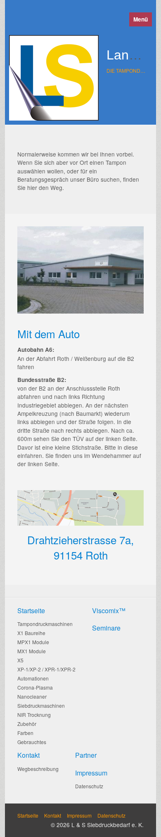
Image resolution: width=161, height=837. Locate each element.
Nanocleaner (32, 696)
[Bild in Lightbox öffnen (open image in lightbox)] (80, 508)
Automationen (33, 678)
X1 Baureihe (31, 632)
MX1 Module (31, 650)
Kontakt (52, 815)
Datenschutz (89, 786)
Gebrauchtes (31, 741)
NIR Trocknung (34, 714)
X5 (20, 660)
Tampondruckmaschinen (45, 623)
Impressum (79, 815)
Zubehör (26, 723)
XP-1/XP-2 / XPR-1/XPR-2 (46, 669)
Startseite (27, 815)
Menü (140, 19)
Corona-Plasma (35, 687)
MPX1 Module (33, 641)
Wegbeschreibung (38, 768)
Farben (25, 732)
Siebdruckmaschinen (41, 705)
